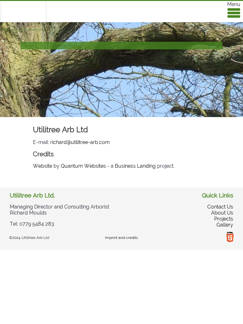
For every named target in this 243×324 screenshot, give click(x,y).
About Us (222, 213)
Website (42, 166)
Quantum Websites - (85, 166)
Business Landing (135, 166)
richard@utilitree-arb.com (80, 142)
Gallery (224, 225)
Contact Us (220, 207)
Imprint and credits (121, 237)
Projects (223, 219)
